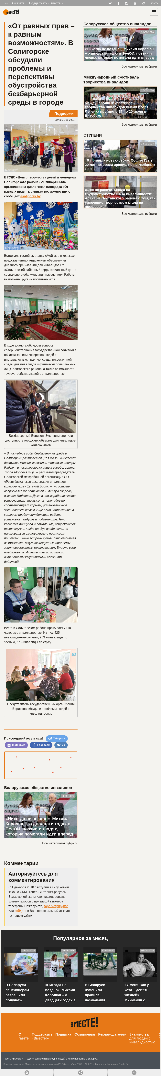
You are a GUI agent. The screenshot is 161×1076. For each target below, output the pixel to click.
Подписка (63, 1034)
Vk (63, 745)
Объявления (84, 1034)
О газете (18, 3)
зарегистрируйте (56, 906)
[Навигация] (154, 12)
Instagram (18, 745)
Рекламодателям (112, 1034)
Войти (154, 3)
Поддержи (64, 114)
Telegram (58, 738)
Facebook (43, 745)
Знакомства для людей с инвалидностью (142, 1038)
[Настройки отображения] (6, 3)
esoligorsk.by (30, 196)
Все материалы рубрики (60, 843)
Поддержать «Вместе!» (46, 3)
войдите (21, 910)
